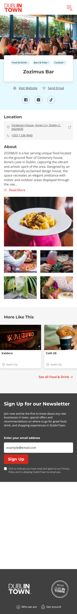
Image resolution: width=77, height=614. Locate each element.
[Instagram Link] (38, 102)
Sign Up (16, 459)
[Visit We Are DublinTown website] (60, 589)
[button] (38, 221)
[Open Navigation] (69, 8)
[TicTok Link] (51, 102)
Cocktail (58, 62)
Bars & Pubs (40, 62)
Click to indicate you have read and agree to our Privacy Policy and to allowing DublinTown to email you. (38, 470)
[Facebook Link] (26, 102)
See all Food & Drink (54, 377)
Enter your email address (22, 438)
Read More (17, 190)
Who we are (29, 607)
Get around (53, 607)
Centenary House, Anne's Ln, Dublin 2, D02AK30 (36, 127)
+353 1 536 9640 (22, 135)
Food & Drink (19, 62)
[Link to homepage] (14, 7)
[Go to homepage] (20, 589)
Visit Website (28, 88)
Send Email (56, 88)
